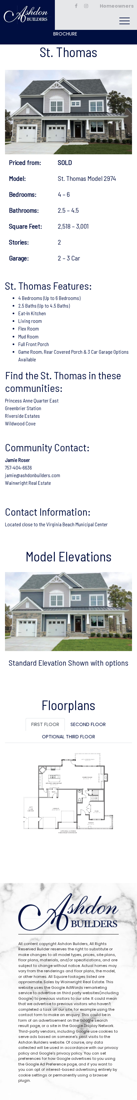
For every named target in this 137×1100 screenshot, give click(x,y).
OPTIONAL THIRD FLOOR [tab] (68, 736)
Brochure (65, 34)
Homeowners (117, 6)
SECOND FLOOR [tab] (88, 724)
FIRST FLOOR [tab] (45, 724)
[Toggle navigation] (124, 21)
